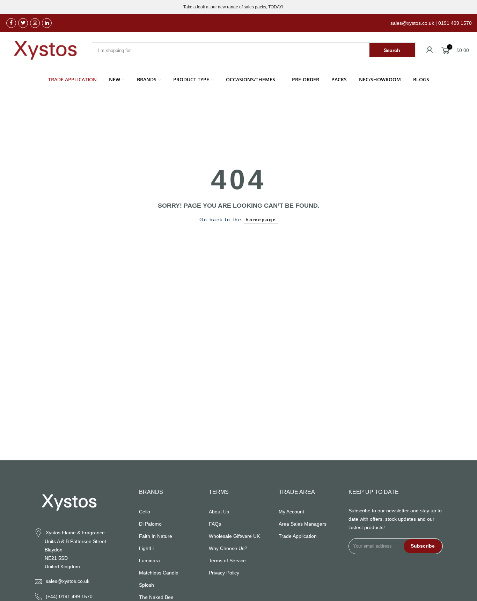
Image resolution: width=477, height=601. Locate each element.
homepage (260, 219)
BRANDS (146, 79)
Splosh (146, 585)
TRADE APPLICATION (72, 79)
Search (392, 50)
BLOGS (421, 79)
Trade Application (298, 536)
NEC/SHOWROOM (380, 79)
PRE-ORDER (305, 79)
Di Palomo (150, 524)
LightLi (146, 548)
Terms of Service (227, 560)
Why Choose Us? (228, 548)
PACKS (339, 79)
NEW (114, 79)
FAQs (215, 524)
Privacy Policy (224, 573)
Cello (144, 511)
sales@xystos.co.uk (67, 581)
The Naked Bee (156, 597)
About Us (219, 511)
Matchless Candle (158, 573)
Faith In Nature (155, 536)
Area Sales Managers (302, 524)
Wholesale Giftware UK (234, 536)
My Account (291, 511)
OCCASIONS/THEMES (250, 79)
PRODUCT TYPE (191, 79)
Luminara (149, 560)
